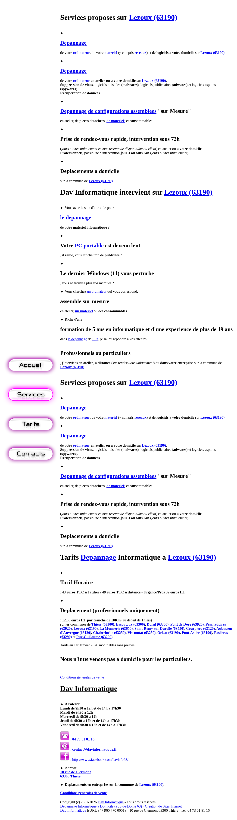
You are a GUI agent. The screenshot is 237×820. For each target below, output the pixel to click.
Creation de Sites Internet (163, 806)
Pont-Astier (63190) (197, 633)
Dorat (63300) (157, 624)
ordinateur (81, 53)
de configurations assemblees (122, 111)
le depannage (75, 218)
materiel (110, 53)
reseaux (140, 53)
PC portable (89, 246)
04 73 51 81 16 (83, 739)
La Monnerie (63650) (116, 628)
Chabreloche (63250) (109, 633)
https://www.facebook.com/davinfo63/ (100, 760)
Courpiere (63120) (200, 628)
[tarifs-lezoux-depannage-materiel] (31, 435)
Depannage (73, 43)
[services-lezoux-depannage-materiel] (31, 406)
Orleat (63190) (168, 633)
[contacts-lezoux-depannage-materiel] (31, 465)
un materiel (84, 311)
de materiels (115, 121)
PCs (95, 339)
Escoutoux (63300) (130, 624)
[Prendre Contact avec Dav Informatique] (64, 749)
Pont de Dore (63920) (187, 624)
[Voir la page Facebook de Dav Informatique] (64, 760)
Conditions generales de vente (82, 677)
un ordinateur (96, 291)
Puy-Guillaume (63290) (94, 637)
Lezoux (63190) (153, 17)
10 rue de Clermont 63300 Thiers (75, 774)
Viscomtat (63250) (142, 633)
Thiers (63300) (102, 624)
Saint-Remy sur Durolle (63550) (159, 628)
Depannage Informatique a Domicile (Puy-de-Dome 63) (101, 806)
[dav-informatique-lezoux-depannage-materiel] (31, 376)
